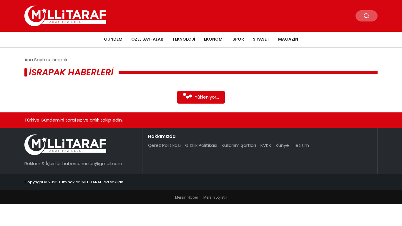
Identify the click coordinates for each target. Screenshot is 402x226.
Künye (282, 145)
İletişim (301, 145)
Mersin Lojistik (215, 197)
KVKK (265, 145)
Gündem (113, 39)
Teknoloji (183, 39)
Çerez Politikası (164, 145)
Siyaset (261, 39)
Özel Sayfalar (147, 39)
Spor (238, 39)
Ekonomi (214, 39)
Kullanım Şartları (239, 145)
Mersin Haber (186, 197)
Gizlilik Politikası (201, 145)
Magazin (288, 39)
